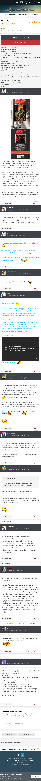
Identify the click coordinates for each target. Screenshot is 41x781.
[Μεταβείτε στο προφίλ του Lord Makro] (4, 273)
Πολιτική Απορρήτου (13, 760)
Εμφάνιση (30, 758)
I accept (37, 776)
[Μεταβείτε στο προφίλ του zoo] (4, 234)
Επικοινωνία (24, 760)
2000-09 (18, 31)
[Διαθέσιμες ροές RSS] (38, 749)
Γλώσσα (22, 758)
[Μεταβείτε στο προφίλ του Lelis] (4, 662)
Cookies (31, 760)
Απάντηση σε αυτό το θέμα (20, 37)
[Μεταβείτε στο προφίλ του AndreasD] (4, 434)
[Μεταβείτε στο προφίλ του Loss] (4, 629)
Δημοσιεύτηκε (18, 92)
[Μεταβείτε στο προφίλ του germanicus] (4, 377)
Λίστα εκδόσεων (27, 53)
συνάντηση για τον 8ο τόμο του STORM (15, 168)
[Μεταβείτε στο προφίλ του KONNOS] (4, 209)
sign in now (11, 716)
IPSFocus (16, 758)
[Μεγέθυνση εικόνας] (20, 114)
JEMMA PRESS (16, 53)
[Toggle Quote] (4, 478)
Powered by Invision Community (20, 764)
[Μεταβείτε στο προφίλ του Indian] (4, 570)
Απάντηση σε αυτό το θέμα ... (15, 724)
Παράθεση (8, 203)
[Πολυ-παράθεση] (2, 203)
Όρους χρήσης (14, 778)
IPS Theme (8, 758)
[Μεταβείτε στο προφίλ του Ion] (4, 91)
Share (10, 734)
